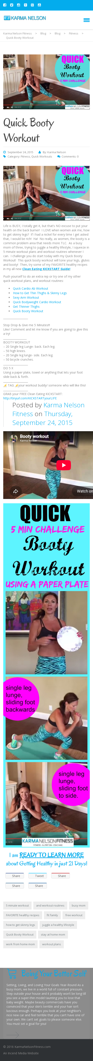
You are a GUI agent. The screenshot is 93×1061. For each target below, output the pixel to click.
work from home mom (20, 944)
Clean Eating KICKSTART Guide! (46, 269)
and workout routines (50, 905)
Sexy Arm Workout (26, 297)
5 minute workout (17, 905)
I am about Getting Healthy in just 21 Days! (46, 859)
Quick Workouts (41, 156)
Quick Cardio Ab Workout (30, 288)
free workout (73, 915)
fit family (52, 915)
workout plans (51, 944)
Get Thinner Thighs (26, 306)
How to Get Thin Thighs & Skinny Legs (40, 293)
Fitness (25, 156)
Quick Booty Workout (28, 311)
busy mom (78, 905)
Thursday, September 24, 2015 (42, 418)
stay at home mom (53, 934)
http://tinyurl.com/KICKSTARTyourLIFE (30, 398)
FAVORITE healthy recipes (22, 915)
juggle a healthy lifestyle (58, 925)
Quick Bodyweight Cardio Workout (37, 302)
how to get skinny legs (20, 925)
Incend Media (17, 1053)
